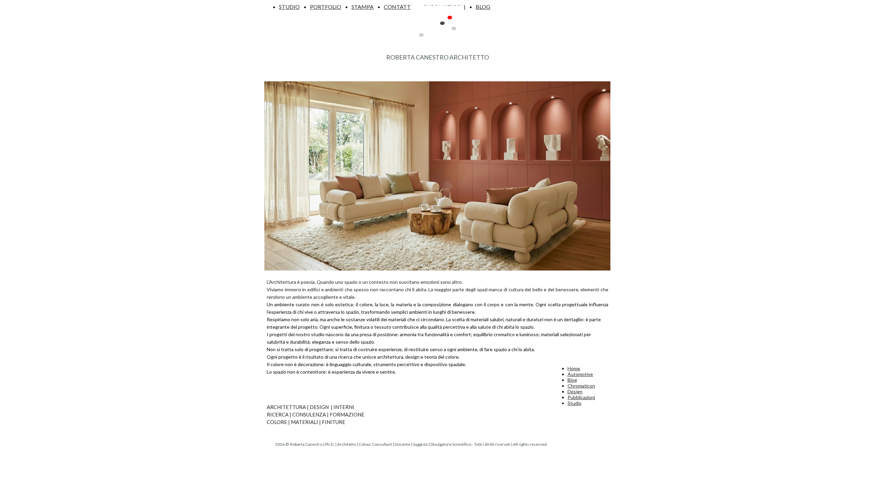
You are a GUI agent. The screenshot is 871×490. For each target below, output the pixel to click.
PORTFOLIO (325, 6)
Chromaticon (581, 386)
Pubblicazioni (581, 397)
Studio (574, 403)
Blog (572, 380)
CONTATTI (398, 6)
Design (575, 391)
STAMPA (362, 6)
